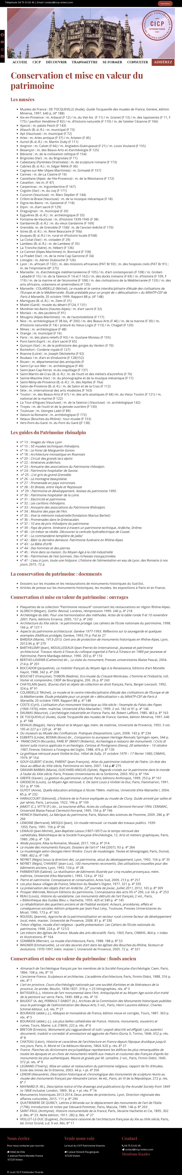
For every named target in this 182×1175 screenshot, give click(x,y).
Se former (112, 62)
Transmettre (85, 62)
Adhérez (163, 62)
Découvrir (56, 62)
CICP (37, 62)
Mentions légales (136, 1153)
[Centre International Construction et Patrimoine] (91, 33)
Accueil (20, 62)
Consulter (137, 62)
